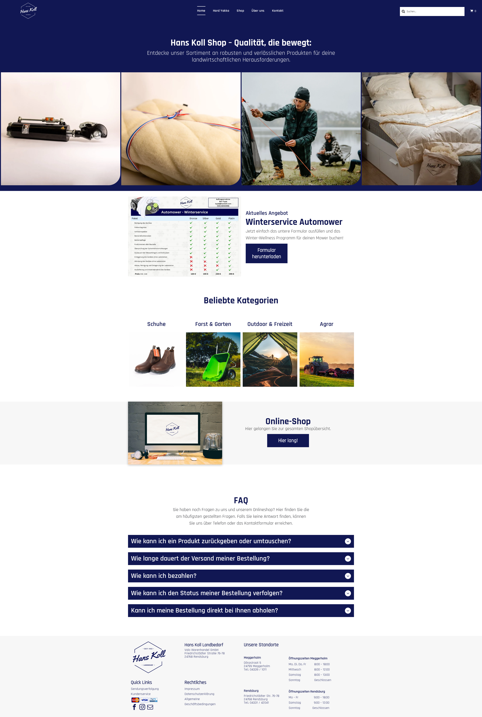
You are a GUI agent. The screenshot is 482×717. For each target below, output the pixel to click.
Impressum (192, 689)
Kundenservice (141, 694)
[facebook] (134, 707)
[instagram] (142, 707)
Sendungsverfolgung (145, 689)
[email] (150, 707)
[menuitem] (201, 10)
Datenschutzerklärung (199, 694)
